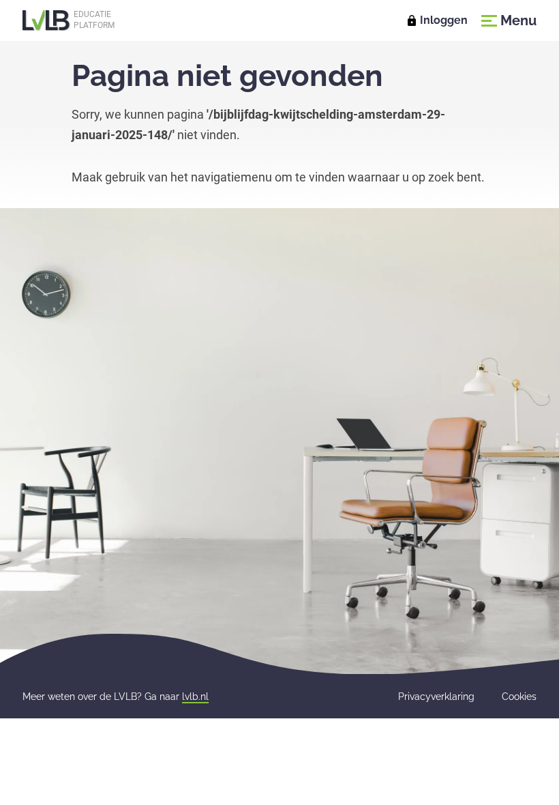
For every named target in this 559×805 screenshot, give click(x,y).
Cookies (519, 696)
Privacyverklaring (436, 696)
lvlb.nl (195, 696)
